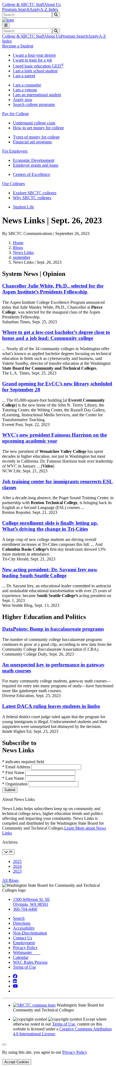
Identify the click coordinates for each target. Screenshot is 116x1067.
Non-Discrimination (30, 933)
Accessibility (24, 928)
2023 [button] (17, 871)
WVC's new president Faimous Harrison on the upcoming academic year (54, 438)
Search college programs (34, 104)
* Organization (15, 784)
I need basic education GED (38, 66)
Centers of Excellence (31, 174)
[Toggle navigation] (6, 25)
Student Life (23, 207)
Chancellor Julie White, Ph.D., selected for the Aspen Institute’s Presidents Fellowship (52, 289)
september (21, 257)
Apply (34, 9)
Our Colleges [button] (13, 183)
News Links (23, 252)
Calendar (20, 957)
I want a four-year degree (34, 55)
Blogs (18, 247)
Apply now (22, 99)
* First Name (13, 772)
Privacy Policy (25, 947)
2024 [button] (17, 866)
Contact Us (22, 938)
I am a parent (24, 75)
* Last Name (13, 778)
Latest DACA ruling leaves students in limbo (51, 706)
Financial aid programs (32, 142)
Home (18, 242)
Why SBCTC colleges (32, 197)
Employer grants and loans (35, 165)
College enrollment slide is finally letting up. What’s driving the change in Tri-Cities (50, 526)
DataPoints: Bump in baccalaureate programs (53, 629)
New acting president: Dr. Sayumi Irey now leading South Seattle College (49, 572)
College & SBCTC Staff (23, 4)
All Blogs (10, 880)
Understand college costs (34, 123)
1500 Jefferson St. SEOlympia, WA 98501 (31, 902)
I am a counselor (27, 85)
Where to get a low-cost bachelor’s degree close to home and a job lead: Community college (56, 335)
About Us (52, 4)
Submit (9, 790)
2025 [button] (17, 861)
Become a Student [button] (17, 46)
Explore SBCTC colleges (34, 193)
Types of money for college (36, 137)
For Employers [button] (15, 151)
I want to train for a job (32, 60)
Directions (21, 923)
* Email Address (16, 767)
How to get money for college (38, 127)
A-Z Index (49, 9)
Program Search (15, 9)
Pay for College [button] (15, 113)
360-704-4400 (25, 909)
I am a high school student (35, 71)
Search (19, 918)
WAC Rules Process (30, 962)
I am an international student (37, 94)
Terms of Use (24, 967)
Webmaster (26, 952)
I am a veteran (25, 90)
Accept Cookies (16, 1062)
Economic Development (33, 160)
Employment (24, 942)
